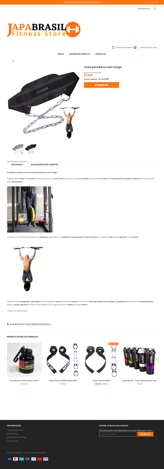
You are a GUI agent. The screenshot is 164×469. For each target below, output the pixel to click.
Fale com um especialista (38, 324)
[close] (156, 2)
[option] (43, 102)
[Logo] (43, 30)
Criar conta (152, 47)
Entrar (143, 47)
